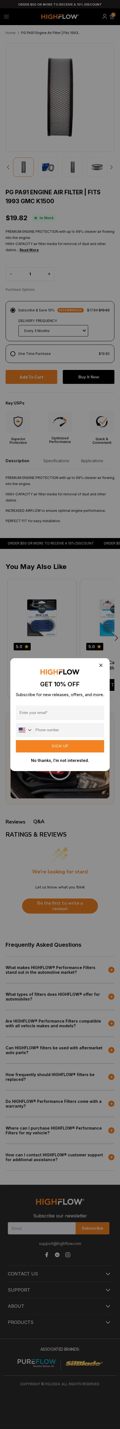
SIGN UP (60, 746)
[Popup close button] (100, 666)
